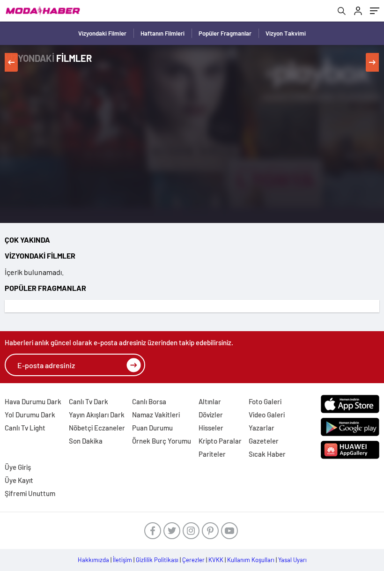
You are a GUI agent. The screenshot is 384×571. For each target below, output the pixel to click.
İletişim (122, 560)
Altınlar (210, 401)
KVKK (215, 560)
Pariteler (212, 454)
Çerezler (193, 560)
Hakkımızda (93, 560)
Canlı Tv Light (25, 427)
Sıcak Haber (267, 454)
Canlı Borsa (149, 401)
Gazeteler (264, 441)
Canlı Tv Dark (88, 401)
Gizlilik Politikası (157, 560)
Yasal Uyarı (292, 560)
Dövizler (211, 414)
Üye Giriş (18, 467)
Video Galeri (267, 414)
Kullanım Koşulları (250, 560)
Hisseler (211, 427)
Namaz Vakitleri (156, 414)
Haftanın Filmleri (162, 33)
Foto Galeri (265, 401)
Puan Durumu (152, 427)
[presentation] (11, 62)
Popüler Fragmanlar (225, 33)
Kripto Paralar (220, 441)
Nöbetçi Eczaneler (97, 427)
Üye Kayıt (19, 480)
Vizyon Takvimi (286, 33)
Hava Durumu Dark (33, 401)
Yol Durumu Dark (30, 414)
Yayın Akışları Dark (97, 414)
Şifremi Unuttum (30, 493)
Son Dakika (86, 441)
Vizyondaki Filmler (102, 33)
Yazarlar (261, 427)
